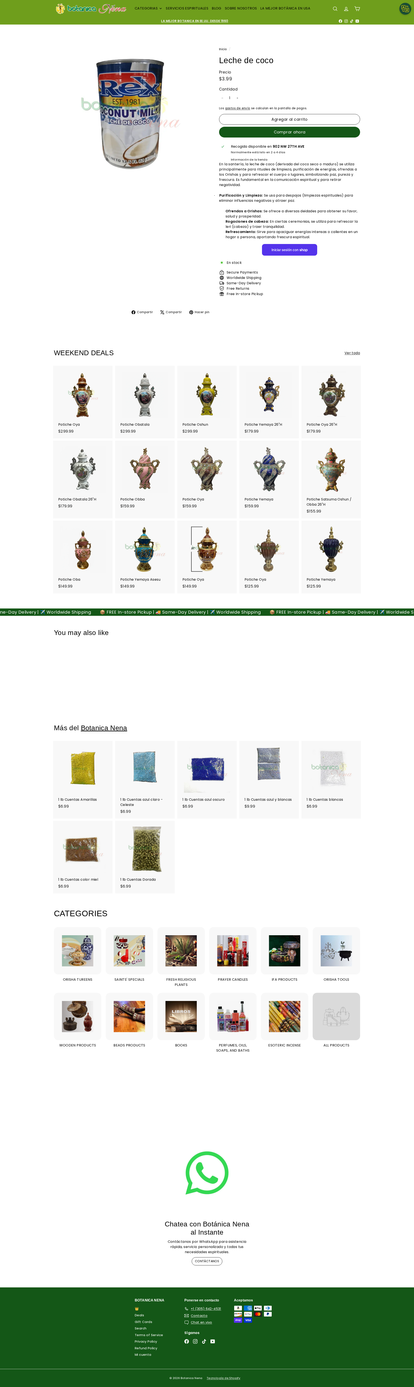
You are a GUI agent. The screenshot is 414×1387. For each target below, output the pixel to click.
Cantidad (228, 89)
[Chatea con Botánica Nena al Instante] (207, 1173)
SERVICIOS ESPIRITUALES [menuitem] (187, 8)
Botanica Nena (104, 728)
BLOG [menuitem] (216, 8)
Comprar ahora (290, 132)
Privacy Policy (146, 1341)
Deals (139, 1315)
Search (140, 1328)
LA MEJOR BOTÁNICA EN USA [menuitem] (285, 8)
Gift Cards (143, 1322)
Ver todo (352, 352)
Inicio (223, 49)
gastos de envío (237, 108)
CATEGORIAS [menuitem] (146, 8)
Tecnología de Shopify (223, 1378)
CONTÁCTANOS (207, 1261)
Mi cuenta (143, 1354)
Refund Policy (146, 1348)
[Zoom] (129, 111)
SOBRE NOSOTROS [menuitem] (241, 8)
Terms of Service (149, 1335)
